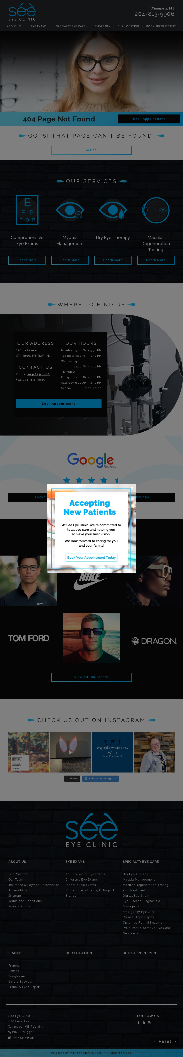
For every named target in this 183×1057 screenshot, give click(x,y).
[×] (91, 528)
